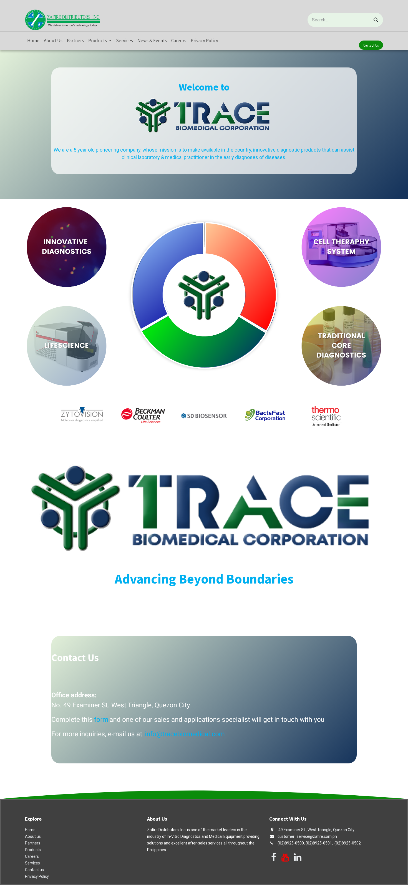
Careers (32, 856)
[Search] (376, 20)
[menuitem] (33, 41)
